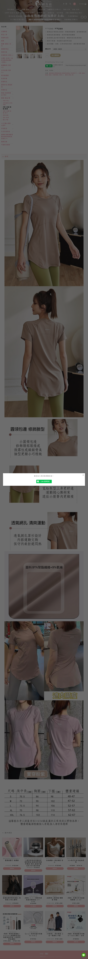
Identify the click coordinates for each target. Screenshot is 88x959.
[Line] (84, 955)
